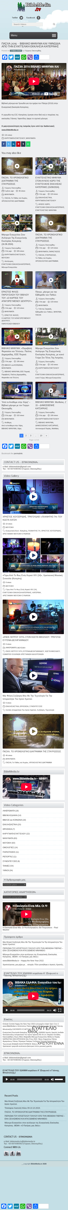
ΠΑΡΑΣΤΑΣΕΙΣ (54, 251)
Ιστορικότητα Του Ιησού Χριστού (24, 710)
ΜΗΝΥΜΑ (57, 312)
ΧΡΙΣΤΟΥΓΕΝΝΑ (50, 1043)
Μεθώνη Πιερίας (53, 1037)
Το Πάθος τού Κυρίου (19, 198)
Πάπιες (15, 1041)
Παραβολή (5, 374)
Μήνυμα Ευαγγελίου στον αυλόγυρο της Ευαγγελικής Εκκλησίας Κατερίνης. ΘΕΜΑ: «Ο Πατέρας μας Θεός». (30, 955)
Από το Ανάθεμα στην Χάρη (12, 425)
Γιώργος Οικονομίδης (33, 51)
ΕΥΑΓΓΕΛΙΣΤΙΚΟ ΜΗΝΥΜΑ (45, 210)
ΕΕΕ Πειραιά (25, 371)
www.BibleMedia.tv (10, 130)
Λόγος (16, 1037)
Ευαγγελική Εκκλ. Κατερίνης (16, 531)
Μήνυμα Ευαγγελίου (9, 267)
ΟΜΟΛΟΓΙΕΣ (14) (10, 847)
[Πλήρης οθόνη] (59, 1010)
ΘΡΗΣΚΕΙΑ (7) (9, 829)
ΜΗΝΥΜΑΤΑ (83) (10, 838)
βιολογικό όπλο (33, 1046)
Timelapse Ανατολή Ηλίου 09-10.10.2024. (22, 1108)
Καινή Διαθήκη (8, 1037)
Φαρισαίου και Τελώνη (10, 377)
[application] (33, 996)
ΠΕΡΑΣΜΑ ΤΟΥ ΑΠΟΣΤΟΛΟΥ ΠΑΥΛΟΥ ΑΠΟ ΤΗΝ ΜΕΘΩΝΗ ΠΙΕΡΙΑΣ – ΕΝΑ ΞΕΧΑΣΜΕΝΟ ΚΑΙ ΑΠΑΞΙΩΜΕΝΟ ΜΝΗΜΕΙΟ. (33, 949)
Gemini (8, 710)
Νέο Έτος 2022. (32, 1039)
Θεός (33, 1031)
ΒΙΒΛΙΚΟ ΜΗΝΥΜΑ (12, 371)
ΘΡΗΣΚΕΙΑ (24, 706)
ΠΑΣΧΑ (7, 198)
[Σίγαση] (54, 1010)
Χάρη (19, 428)
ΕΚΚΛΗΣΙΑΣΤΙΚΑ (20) (12, 824)
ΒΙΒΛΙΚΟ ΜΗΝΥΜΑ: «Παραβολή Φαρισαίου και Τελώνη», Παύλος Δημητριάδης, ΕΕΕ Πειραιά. (17, 351)
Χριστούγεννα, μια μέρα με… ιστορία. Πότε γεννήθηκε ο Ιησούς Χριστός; (33, 965)
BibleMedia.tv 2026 (38, 1164)
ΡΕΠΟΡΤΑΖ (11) (9, 857)
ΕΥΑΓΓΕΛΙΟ (44, 1028)
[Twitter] (8, 144)
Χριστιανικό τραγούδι (10, 1046)
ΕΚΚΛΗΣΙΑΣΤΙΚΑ (45, 198)
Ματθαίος (55, 428)
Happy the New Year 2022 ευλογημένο (30, 1024)
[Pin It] (18, 144)
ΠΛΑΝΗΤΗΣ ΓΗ (34, 531)
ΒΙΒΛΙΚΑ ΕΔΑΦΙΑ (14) (12, 815)
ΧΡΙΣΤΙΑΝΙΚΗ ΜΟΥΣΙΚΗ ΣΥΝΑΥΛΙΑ (16, 534)
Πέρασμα (21, 1041)
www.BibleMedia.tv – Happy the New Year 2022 (23, 961)
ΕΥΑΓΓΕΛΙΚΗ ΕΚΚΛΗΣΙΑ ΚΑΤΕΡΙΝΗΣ (49, 207)
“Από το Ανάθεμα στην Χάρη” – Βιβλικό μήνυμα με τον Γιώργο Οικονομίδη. (16, 405)
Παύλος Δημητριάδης (18, 374)
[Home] (34, 11)
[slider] (59, 1079)
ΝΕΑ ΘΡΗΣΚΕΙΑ (19, 1039)
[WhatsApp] (28, 144)
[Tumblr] (23, 144)
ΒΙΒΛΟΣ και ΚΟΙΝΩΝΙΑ (13, 365)
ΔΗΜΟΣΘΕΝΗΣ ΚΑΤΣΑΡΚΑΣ (46, 425)
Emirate (6, 1024)
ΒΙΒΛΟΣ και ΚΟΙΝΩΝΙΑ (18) (14, 820)
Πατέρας (29, 1041)
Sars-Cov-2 (54, 1024)
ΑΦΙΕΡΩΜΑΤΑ (11, 648)
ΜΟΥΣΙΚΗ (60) (9, 843)
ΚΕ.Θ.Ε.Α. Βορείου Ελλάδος (49, 1035)
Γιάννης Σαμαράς (44, 309)
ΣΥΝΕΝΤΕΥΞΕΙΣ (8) (11, 861)
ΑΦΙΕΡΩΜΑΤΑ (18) (11, 811)
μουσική (43, 1046)
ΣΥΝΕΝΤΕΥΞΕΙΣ (35, 706)
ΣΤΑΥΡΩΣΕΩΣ (50, 255)
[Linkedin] (13, 144)
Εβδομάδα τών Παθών (44, 312)
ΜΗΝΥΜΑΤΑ (30, 138)
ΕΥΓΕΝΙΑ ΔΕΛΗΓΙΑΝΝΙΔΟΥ (33, 651)
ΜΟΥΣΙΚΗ (5, 258)
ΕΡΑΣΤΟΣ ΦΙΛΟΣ (12, 315)
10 (41, 436)
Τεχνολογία (49, 710)
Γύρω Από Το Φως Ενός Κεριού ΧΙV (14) (21, 589)
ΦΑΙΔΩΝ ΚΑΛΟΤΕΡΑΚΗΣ (21, 1044)
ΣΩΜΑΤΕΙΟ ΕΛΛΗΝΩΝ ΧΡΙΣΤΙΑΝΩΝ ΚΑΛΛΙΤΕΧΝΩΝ (23, 654)
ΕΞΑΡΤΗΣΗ (26, 1029)
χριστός (49, 1046)
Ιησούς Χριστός (51, 1032)
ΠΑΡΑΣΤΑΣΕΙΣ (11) (11, 852)
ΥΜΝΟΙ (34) (8, 870)
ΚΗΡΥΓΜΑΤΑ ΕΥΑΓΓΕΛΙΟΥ (15, 138)
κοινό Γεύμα (40, 378)
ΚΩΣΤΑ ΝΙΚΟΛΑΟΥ (52, 651)
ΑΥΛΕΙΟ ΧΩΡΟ (44, 204)
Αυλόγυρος (9, 261)
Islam (47, 1024)
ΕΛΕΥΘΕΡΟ (17, 1029)
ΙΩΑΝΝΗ (42, 1032)
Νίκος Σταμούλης (44, 1039)
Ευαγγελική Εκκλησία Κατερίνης (15, 1032)
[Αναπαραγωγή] (6, 1010)
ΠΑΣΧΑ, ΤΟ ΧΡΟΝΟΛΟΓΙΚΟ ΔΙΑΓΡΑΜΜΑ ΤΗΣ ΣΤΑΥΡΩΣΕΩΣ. (15, 180)
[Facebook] (4, 144)
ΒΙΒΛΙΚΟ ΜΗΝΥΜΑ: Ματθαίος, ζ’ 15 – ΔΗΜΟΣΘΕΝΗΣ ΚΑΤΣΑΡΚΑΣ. (50, 405)
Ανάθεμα (8, 422)
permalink (18, 453)
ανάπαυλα (23, 1046)
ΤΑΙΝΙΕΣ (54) (8, 866)
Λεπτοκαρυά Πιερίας (43, 428)
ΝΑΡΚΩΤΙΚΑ (7, 1039)
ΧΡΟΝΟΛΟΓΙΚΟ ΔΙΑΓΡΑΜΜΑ (13, 201)
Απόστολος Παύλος (24, 1026)
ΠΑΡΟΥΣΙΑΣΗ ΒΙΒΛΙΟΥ (11, 324)
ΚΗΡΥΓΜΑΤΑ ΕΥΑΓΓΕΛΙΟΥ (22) (16, 834)
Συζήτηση (40, 710)
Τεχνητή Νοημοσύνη (48, 1041)
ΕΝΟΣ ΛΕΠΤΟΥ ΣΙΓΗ (14, 651)
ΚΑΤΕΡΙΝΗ (36, 592)
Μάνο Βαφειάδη (25, 1037)
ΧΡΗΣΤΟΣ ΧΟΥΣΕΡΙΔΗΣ (51, 531)
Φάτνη (34, 1044)
